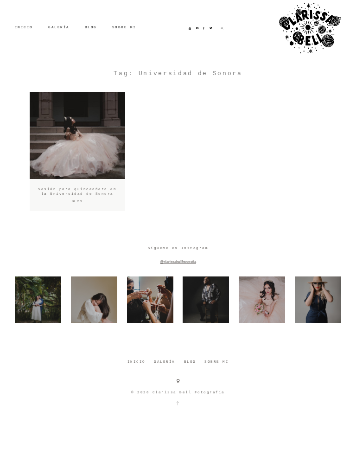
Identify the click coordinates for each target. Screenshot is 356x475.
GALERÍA (59, 27)
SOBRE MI (124, 27)
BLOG (91, 27)
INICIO (24, 27)
